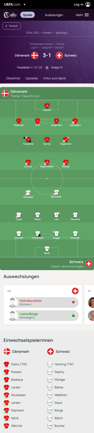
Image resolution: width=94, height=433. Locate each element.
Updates (31, 78)
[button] (81, 14)
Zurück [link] (13, 26)
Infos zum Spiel (54, 78)
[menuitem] (30, 14)
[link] (27, 14)
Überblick (13, 78)
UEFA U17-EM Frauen (10, 15)
